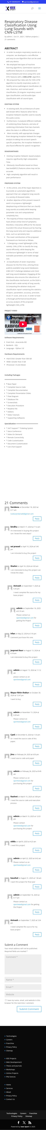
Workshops (10, 1069)
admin (9, 36)
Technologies (11, 1036)
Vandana (14, 507)
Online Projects (12, 1073)
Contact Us (10, 1099)
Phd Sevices (11, 1077)
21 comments (10, 39)
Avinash (17, 585)
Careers (9, 1039)
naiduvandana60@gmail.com (21, 514)
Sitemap (9, 1051)
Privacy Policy (11, 1047)
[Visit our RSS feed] (29, 1122)
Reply (37, 518)
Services (9, 1088)
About (8, 1092)
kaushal (14, 878)
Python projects (32, 36)
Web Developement (14, 1062)
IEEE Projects (11, 1058)
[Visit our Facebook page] (18, 1122)
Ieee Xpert (25, 1126)
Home (8, 1085)
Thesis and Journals (14, 1066)
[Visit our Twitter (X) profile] (24, 1122)
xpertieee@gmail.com (24, 618)
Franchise (10, 1043)
